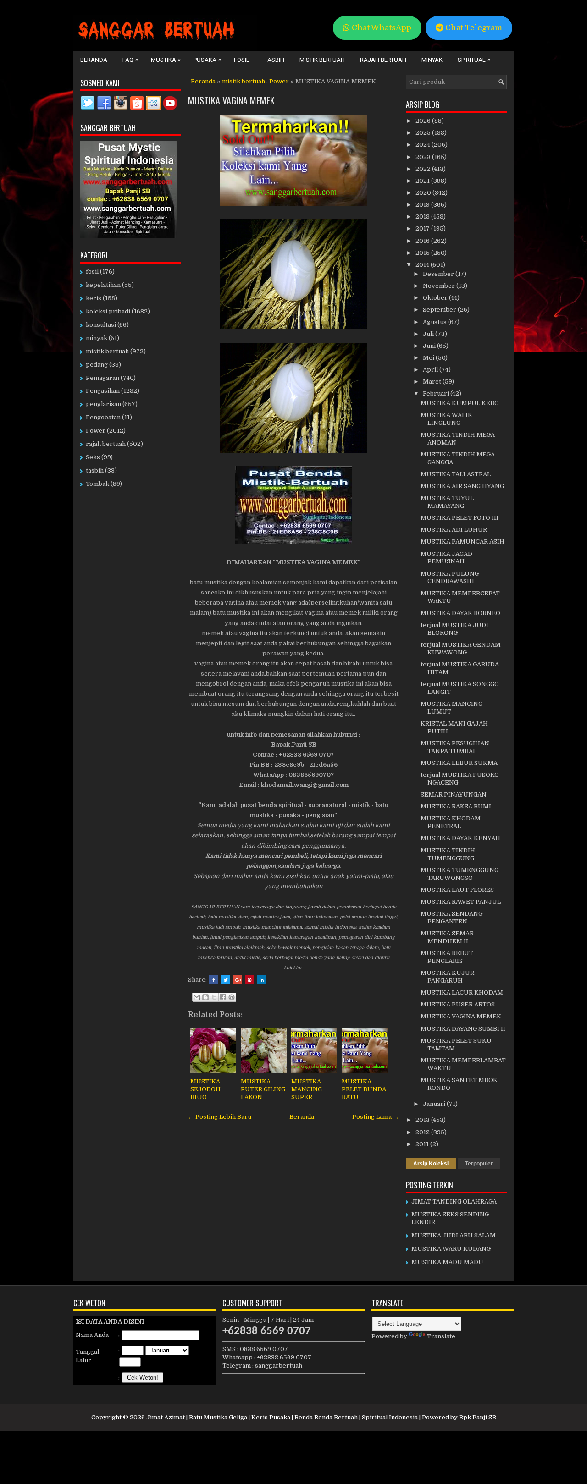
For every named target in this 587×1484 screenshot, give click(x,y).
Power (279, 81)
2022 (423, 168)
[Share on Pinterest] (249, 979)
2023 (423, 157)
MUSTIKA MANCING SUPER (306, 1089)
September (440, 309)
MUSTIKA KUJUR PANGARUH (447, 976)
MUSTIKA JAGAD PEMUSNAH (446, 557)
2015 (423, 252)
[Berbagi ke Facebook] (222, 997)
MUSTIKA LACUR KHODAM (462, 992)
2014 (423, 264)
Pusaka (207, 59)
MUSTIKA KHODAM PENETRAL (451, 822)
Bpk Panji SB (477, 1417)
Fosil (241, 59)
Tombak (97, 483)
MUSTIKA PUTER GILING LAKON (263, 1089)
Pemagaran (102, 377)
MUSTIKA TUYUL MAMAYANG (447, 502)
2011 (422, 1144)
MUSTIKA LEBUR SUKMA (459, 762)
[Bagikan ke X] (214, 997)
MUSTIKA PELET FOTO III (459, 517)
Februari (436, 393)
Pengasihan (103, 390)
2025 (423, 132)
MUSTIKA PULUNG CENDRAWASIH (450, 577)
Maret (433, 381)
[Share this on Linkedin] (261, 979)
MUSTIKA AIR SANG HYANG (462, 486)
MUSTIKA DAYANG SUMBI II (463, 1028)
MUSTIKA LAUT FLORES (457, 889)
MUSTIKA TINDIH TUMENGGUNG (448, 854)
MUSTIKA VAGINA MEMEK (231, 100)
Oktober (436, 297)
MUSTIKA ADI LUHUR (454, 529)
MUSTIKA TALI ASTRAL (456, 474)
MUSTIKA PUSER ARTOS (458, 1004)
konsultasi (101, 324)
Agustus (435, 322)
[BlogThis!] (205, 997)
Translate (441, 1336)
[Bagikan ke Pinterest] (231, 997)
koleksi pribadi (108, 311)
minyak (96, 338)
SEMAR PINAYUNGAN (454, 794)
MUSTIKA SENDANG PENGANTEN (451, 917)
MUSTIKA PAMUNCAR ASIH (462, 541)
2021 (423, 180)
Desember (439, 273)
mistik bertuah (243, 81)
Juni (430, 345)
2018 (423, 216)
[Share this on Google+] (237, 979)
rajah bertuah (106, 443)
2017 (423, 228)
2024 (423, 144)
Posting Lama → (375, 1116)
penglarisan (103, 404)
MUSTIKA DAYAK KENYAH (460, 838)
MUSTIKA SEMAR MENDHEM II (447, 937)
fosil (92, 271)
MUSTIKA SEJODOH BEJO (205, 1089)
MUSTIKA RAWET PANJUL (461, 901)
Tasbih (274, 59)
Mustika (166, 59)
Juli (429, 333)
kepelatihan (103, 284)
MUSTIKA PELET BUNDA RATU (364, 1089)
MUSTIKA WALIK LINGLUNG (446, 419)
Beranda (93, 59)
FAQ (130, 59)
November (439, 285)
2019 (423, 204)
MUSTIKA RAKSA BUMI (456, 806)
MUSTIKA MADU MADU (447, 1262)
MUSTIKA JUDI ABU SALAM (453, 1235)
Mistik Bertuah (322, 59)
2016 (423, 240)
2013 (423, 1119)
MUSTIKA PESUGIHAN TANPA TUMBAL (455, 747)
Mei (429, 357)
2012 (423, 1132)
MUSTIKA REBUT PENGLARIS (447, 957)
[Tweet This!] (225, 979)
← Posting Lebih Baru (219, 1116)
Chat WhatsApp (380, 27)
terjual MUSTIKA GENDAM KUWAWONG (461, 648)
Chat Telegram (472, 27)
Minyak (432, 59)
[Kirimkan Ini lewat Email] (196, 997)
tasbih (95, 470)
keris (93, 298)
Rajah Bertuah (383, 59)
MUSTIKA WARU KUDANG (451, 1248)
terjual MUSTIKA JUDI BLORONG (454, 628)
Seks (93, 457)
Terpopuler (479, 1163)
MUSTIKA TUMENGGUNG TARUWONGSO (459, 874)
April (431, 369)
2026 (423, 120)
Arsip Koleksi (431, 1163)
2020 (423, 192)
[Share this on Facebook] (213, 979)
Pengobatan (103, 417)
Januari (435, 1103)
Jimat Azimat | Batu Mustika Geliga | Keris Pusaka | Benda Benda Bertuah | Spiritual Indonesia (282, 1417)
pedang (97, 364)
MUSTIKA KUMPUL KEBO (460, 403)
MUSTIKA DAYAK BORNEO (460, 613)
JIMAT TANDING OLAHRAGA (454, 1201)
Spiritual (474, 59)
